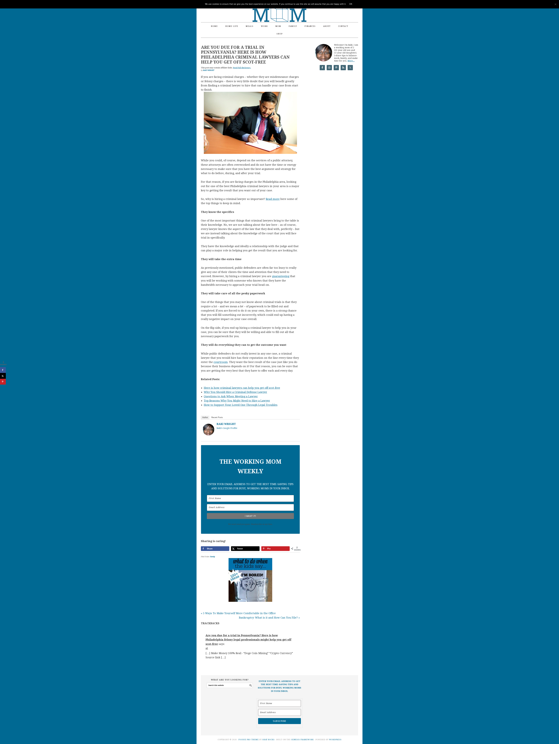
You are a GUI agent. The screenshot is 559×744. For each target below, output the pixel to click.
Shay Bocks (268, 740)
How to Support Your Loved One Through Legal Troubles (240, 404)
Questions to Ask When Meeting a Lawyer (231, 396)
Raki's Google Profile (227, 428)
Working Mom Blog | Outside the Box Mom (279, 9)
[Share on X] (3, 376)
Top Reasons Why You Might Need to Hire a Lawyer (237, 400)
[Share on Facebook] (3, 370)
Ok (350, 4)
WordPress (335, 740)
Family (212, 557)
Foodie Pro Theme (248, 740)
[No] (555, 4)
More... (351, 61)
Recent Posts (217, 417)
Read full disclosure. (242, 68)
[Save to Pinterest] (3, 382)
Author (205, 417)
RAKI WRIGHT (226, 423)
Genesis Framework (302, 740)
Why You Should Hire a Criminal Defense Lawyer (235, 392)
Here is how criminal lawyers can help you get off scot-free (242, 387)
